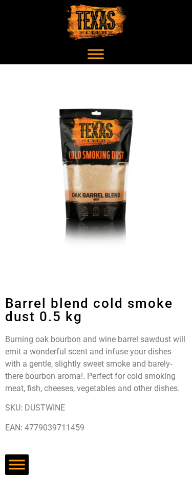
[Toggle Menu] (96, 54)
